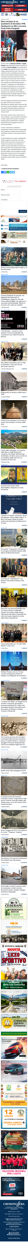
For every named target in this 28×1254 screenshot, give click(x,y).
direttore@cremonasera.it (14, 1219)
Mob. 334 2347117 (14, 1233)
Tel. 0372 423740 (14, 1232)
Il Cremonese (20, 5)
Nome (3, 190)
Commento (4, 200)
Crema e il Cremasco (7, 9)
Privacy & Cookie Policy (14, 1238)
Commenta (23, 211)
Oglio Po (20, 10)
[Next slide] (24, 46)
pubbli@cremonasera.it (14, 1234)
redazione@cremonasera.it (14, 1224)
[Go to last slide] (3, 46)
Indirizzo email (5, 195)
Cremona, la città (7, 5)
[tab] (13, 61)
